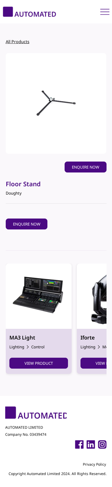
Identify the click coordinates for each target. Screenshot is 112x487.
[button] (85, 167)
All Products (17, 41)
